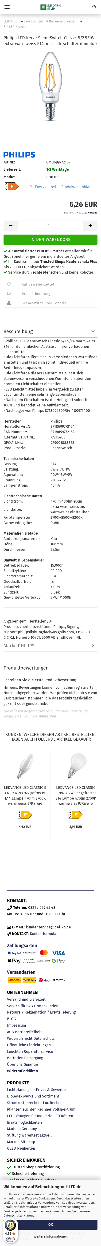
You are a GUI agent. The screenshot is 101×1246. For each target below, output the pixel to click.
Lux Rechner (53, 1103)
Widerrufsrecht (19, 1038)
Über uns (14, 1064)
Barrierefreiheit (28, 1032)
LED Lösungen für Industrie (29, 1116)
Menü (7, 7)
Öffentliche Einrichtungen (29, 1045)
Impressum (16, 1025)
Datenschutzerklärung (19, 1215)
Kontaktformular (44, 933)
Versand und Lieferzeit (26, 999)
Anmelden (47, 716)
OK (50, 1225)
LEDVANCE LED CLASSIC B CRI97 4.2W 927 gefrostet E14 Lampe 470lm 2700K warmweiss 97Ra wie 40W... (25, 796)
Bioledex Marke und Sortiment (33, 1096)
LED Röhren (63, 1116)
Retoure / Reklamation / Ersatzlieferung (41, 1012)
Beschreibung (18, 331)
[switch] (10, 1239)
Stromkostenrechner (24, 1103)
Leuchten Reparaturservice (30, 1051)
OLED (11, 1148)
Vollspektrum (64, 1109)
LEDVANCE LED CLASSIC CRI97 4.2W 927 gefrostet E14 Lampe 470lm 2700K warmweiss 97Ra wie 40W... (75, 796)
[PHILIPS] (19, 155)
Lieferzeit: (12, 169)
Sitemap (28, 1142)
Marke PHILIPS (19, 645)
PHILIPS (52, 177)
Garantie (30, 1064)
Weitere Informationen (51, 1237)
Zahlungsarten (22, 945)
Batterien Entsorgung (25, 1058)
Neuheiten (26, 1148)
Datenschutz (44, 1038)
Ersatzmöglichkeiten (24, 1122)
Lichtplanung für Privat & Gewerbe (36, 1089)
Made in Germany (22, 1128)
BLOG (11, 1019)
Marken (13, 1142)
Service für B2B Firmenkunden (32, 1006)
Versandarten (21, 972)
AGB (10, 1032)
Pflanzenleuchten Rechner (29, 1109)
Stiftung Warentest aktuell (29, 1135)
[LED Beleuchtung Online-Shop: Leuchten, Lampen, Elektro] (50, 7)
